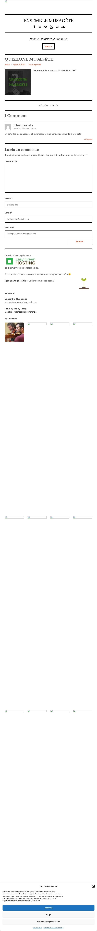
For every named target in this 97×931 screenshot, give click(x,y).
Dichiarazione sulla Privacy (53, 928)
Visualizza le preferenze (48, 922)
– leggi (16, 308)
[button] (93, 886)
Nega (48, 915)
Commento (11, 161)
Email (8, 212)
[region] (48, 7)
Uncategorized (35, 64)
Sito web (9, 227)
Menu (47, 46)
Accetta (48, 908)
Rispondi (88, 139)
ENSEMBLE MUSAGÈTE (49, 20)
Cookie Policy (37, 928)
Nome (9, 198)
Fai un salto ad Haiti (15, 280)
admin (7, 64)
